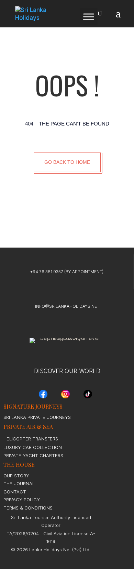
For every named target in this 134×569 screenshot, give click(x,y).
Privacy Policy (21, 499)
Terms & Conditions (28, 508)
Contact (14, 491)
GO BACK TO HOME (67, 162)
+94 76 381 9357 (46, 271)
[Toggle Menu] (88, 16)
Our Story (16, 475)
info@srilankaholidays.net (67, 306)
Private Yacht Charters (33, 455)
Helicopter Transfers (30, 438)
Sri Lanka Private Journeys (37, 417)
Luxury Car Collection (32, 447)
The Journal (19, 483)
